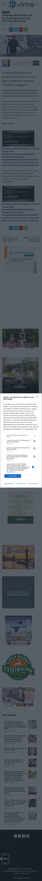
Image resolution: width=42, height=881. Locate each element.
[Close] (38, 397)
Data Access (21, 483)
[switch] (33, 441)
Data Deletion (8, 483)
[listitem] (21, 435)
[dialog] (21, 440)
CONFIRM (13, 476)
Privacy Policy (33, 483)
